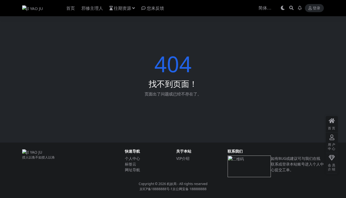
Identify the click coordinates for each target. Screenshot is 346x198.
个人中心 (132, 158)
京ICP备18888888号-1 (155, 189)
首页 (70, 8)
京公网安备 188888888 (189, 189)
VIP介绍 (182, 158)
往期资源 (122, 8)
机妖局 (172, 184)
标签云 (130, 164)
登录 (316, 8)
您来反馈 (155, 8)
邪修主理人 (92, 8)
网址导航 (132, 169)
